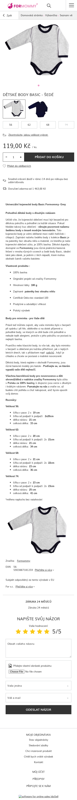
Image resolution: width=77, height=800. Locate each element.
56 (10, 124)
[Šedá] (14, 109)
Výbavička (51, 15)
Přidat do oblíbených (19, 166)
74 (66, 124)
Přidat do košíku (49, 157)
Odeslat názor (38, 709)
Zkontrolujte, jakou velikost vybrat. (28, 134)
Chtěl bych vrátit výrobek (38, 756)
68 (47, 124)
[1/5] (18, 631)
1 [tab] (38, 85)
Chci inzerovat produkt (38, 750)
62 (29, 124)
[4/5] (39, 631)
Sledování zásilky (38, 745)
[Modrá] (38, 109)
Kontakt (38, 762)
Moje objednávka (38, 734)
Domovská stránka (32, 15)
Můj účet (38, 771)
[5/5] (46, 631)
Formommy (23, 560)
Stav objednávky (38, 739)
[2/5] (25, 631)
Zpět (9, 15)
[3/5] (32, 631)
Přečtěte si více (43, 570)
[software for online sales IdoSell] (38, 796)
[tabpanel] (38, 51)
